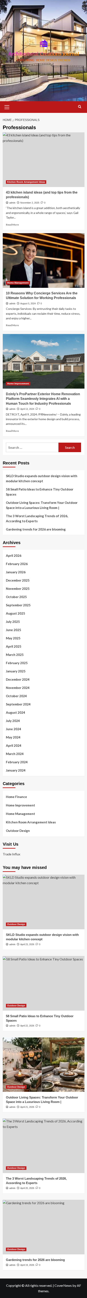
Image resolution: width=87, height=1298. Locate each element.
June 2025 (13, 630)
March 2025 (15, 655)
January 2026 (16, 572)
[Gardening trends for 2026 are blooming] (43, 1227)
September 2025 (18, 605)
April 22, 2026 (27, 1025)
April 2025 (13, 646)
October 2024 (16, 696)
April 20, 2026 (27, 1188)
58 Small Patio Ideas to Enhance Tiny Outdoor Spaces (39, 491)
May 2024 (13, 737)
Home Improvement (18, 383)
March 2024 (15, 754)
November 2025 (18, 588)
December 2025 (18, 580)
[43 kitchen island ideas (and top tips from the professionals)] (43, 159)
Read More (12, 224)
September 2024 (18, 704)
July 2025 (13, 621)
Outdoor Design (18, 831)
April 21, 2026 (27, 1107)
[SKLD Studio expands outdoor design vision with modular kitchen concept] (43, 902)
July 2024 (13, 721)
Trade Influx (11, 854)
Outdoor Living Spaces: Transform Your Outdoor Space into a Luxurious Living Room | (41, 505)
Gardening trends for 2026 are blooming (36, 529)
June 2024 (13, 729)
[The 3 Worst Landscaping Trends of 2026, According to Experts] (43, 1145)
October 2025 (16, 597)
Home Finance (16, 797)
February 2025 (17, 663)
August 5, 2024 (28, 303)
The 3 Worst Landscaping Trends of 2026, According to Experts (37, 518)
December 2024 (18, 679)
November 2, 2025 (29, 202)
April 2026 (13, 555)
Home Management (18, 282)
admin (12, 202)
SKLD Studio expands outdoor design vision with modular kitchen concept (41, 478)
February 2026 (17, 564)
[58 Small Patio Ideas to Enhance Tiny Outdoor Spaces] (43, 983)
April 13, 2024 (27, 409)
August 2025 (15, 613)
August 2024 (15, 712)
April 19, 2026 (27, 1265)
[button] (7, 106)
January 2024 (16, 770)
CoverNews (63, 1285)
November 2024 (18, 688)
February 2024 (17, 762)
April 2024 (13, 745)
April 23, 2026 (27, 944)
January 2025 (16, 671)
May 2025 (13, 638)
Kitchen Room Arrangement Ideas (26, 182)
